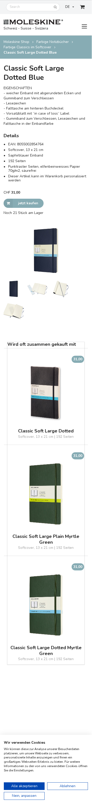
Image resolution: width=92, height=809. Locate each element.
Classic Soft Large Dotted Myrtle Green (46, 651)
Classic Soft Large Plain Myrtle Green (45, 539)
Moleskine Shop (16, 41)
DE (67, 7)
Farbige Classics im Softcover (27, 47)
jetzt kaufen (28, 203)
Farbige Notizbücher (52, 41)
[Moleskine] (33, 22)
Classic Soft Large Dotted (46, 431)
